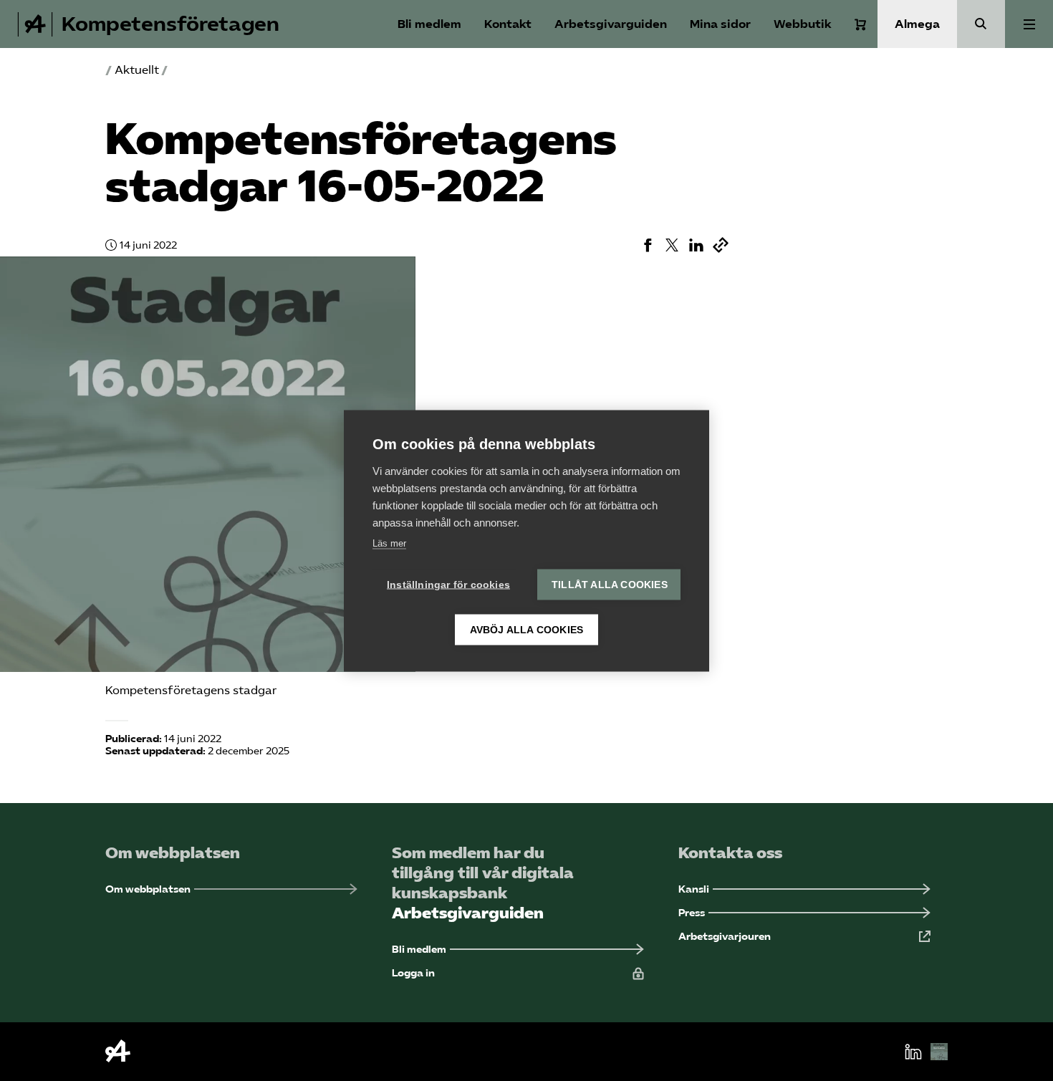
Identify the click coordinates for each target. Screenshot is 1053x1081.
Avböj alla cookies (527, 629)
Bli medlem (429, 24)
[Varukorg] (860, 24)
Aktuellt (137, 70)
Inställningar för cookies (448, 584)
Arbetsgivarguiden (610, 24)
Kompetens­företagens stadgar (191, 690)
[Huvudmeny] (1029, 24)
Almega (917, 24)
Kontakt (508, 24)
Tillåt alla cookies (610, 584)
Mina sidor (720, 24)
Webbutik (803, 24)
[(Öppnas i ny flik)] (647, 245)
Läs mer (389, 542)
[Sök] (981, 24)
